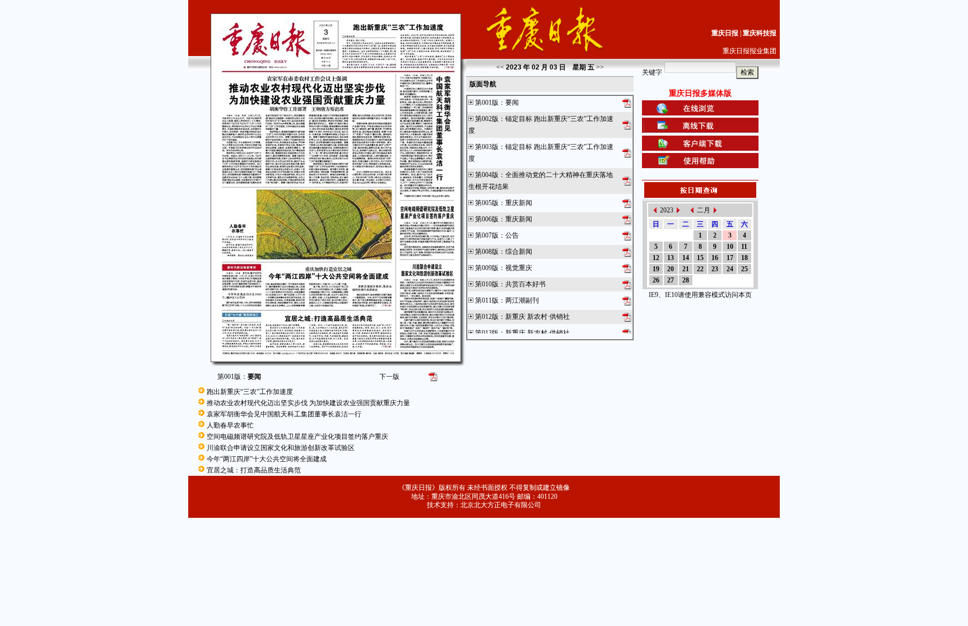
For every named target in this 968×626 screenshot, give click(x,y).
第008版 (487, 252)
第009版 (487, 268)
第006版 (487, 219)
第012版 (487, 317)
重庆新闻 (518, 203)
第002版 (487, 119)
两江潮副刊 (522, 300)
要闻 (512, 102)
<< (500, 67)
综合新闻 (518, 252)
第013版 (487, 333)
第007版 (487, 235)
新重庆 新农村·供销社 (537, 317)
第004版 (487, 175)
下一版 (389, 377)
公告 (512, 235)
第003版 (487, 147)
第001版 (487, 102)
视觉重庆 (518, 268)
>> (600, 67)
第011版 (487, 300)
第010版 (487, 284)
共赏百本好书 (525, 284)
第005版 (487, 203)
